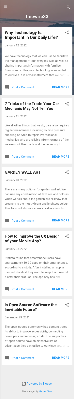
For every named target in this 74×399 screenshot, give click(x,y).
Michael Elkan (45, 391)
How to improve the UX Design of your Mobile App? (32, 238)
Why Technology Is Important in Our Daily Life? (31, 35)
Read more (60, 87)
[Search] (68, 8)
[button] (67, 33)
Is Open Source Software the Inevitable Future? (31, 307)
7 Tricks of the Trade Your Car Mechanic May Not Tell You (32, 106)
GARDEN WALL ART (23, 172)
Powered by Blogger (39, 383)
